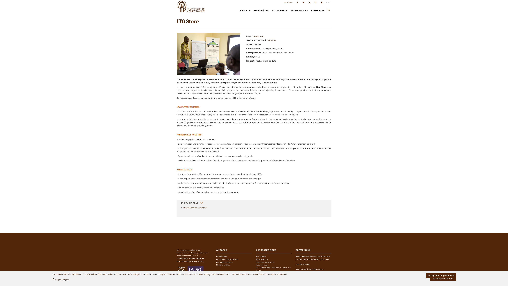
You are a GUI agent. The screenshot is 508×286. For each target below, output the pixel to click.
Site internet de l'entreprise (195, 208)
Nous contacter (262, 265)
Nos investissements (224, 262)
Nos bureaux (261, 257)
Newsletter (288, 3)
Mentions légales (223, 265)
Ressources (317, 10)
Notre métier (261, 10)
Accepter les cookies (443, 278)
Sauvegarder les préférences (441, 275)
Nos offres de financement (227, 259)
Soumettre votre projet (265, 262)
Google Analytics (62, 279)
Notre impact (279, 10)
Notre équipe (221, 257)
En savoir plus (190, 203)
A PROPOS (245, 10)
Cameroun (258, 36)
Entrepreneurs (299, 10)
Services (271, 40)
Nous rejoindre (262, 259)
